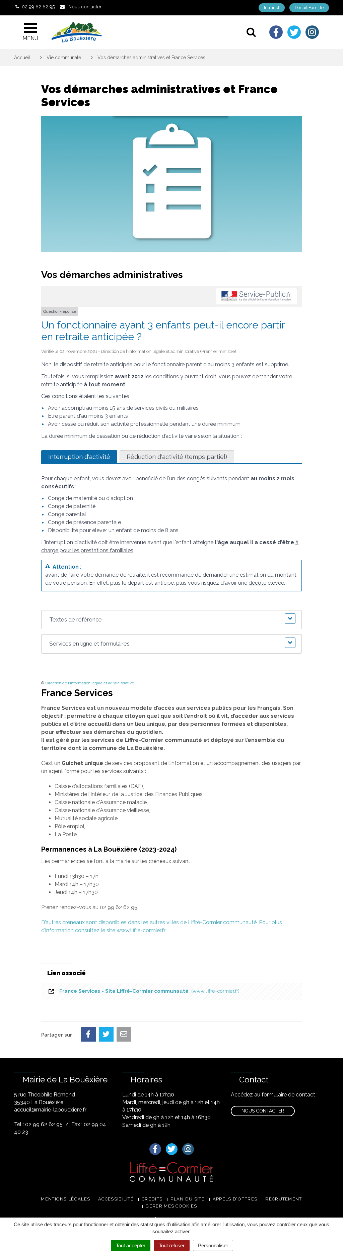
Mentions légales (65, 1198)
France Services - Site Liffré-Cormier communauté (148, 991)
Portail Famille (309, 7)
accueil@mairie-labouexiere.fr (50, 1109)
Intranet (271, 7)
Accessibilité (116, 1198)
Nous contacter (263, 1111)
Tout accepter (130, 1245)
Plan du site (187, 1198)
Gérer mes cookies (171, 1206)
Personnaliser (213, 1245)
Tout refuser (172, 1245)
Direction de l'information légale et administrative (89, 683)
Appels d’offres (235, 1198)
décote (257, 583)
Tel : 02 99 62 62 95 (38, 1124)
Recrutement (283, 1198)
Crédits (152, 1198)
